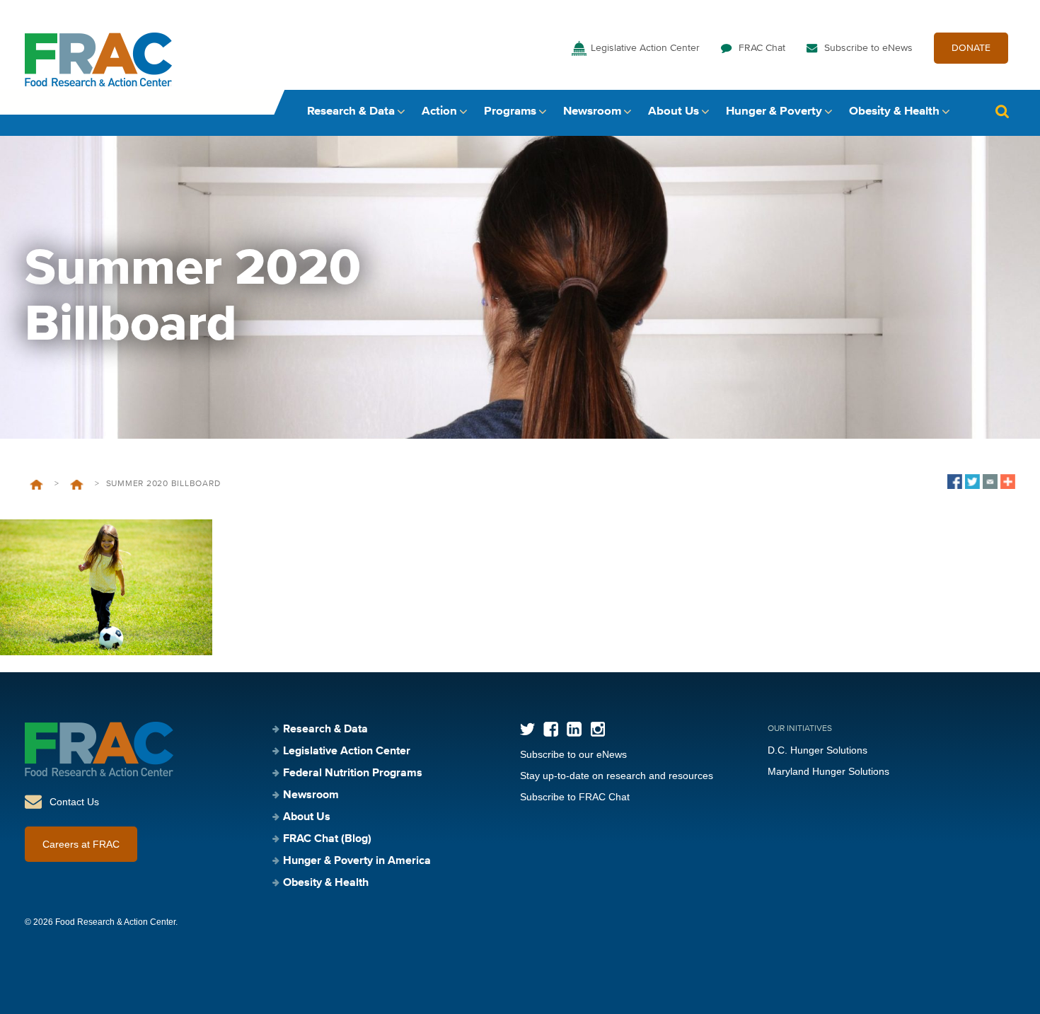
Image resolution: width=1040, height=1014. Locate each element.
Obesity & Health (894, 111)
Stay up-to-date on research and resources (616, 775)
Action (439, 111)
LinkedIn (574, 729)
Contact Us (74, 801)
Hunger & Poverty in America (357, 861)
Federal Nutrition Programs (352, 773)
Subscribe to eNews (868, 48)
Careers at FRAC (81, 844)
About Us (673, 111)
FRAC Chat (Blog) (327, 839)
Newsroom (592, 111)
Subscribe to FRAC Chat (575, 796)
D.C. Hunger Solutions (817, 750)
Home (36, 485)
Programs (510, 111)
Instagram (597, 729)
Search (1001, 111)
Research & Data (351, 111)
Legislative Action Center (645, 48)
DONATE (971, 48)
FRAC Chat (762, 48)
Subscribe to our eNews (573, 754)
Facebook (550, 729)
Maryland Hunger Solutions (828, 771)
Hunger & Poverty (774, 111)
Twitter (527, 729)
